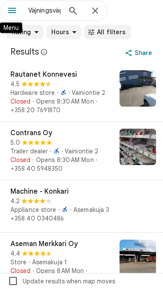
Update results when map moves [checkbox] (61, 281)
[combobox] (44, 10)
